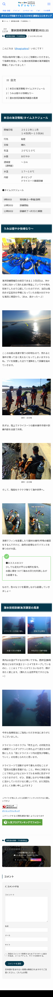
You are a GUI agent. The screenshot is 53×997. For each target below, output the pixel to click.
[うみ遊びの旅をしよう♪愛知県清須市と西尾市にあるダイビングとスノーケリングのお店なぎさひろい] (26, 4)
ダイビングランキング (11, 811)
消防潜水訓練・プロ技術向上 (15, 36)
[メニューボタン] (49, 4)
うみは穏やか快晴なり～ (21, 93)
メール (7, 935)
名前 (7, 926)
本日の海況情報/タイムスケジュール (27, 88)
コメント (9, 894)
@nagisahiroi (22, 48)
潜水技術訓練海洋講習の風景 (24, 97)
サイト (7, 944)
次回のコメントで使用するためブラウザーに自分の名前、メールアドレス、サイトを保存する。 (27, 955)
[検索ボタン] (4, 4)
